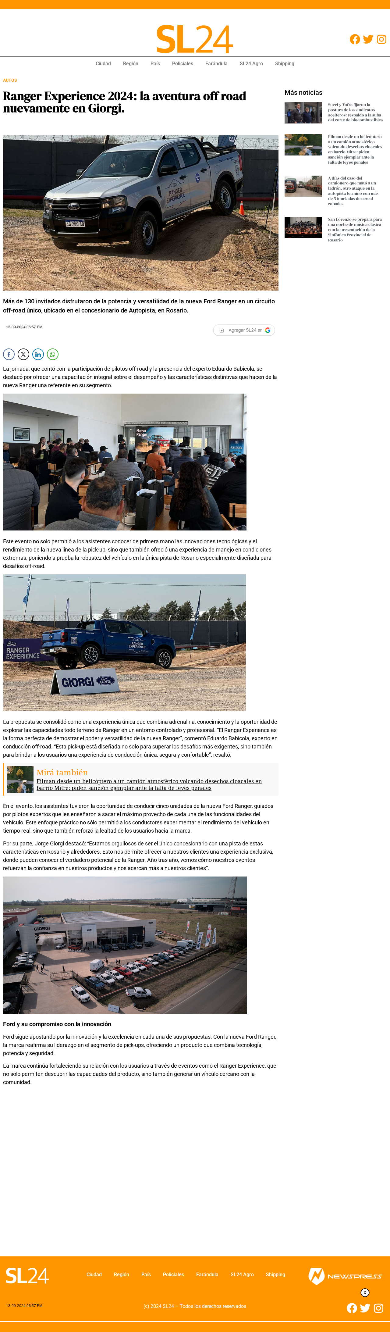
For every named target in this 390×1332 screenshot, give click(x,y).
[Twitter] (368, 39)
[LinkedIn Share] (38, 354)
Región (130, 63)
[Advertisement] (134, 1187)
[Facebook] (354, 39)
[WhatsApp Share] (52, 354)
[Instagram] (381, 39)
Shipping (284, 63)
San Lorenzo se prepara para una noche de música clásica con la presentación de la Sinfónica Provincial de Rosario (355, 229)
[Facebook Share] (9, 354)
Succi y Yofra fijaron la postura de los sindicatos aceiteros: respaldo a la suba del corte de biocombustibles (355, 112)
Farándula (216, 63)
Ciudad (103, 63)
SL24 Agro (251, 63)
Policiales (182, 63)
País (155, 63)
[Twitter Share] (23, 354)
